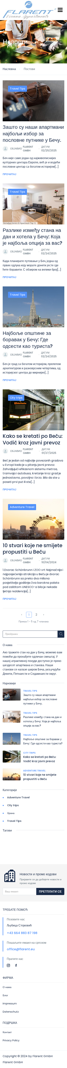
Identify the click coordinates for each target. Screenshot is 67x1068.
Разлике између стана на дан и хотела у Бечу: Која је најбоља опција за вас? (32, 237)
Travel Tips (17, 89)
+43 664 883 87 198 (22, 933)
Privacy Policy (11, 1040)
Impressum (10, 1003)
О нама (7, 987)
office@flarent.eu (21, 949)
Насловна (9, 69)
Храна (10, 813)
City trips (16, 398)
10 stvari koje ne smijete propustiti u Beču (32, 548)
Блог (5, 995)
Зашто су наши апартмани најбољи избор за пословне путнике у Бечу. (33, 134)
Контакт (7, 1032)
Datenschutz (11, 1011)
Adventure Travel (22, 507)
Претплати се (50, 892)
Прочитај (9, 174)
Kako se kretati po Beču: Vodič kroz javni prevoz (33, 439)
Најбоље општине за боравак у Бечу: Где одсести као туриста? (28, 340)
